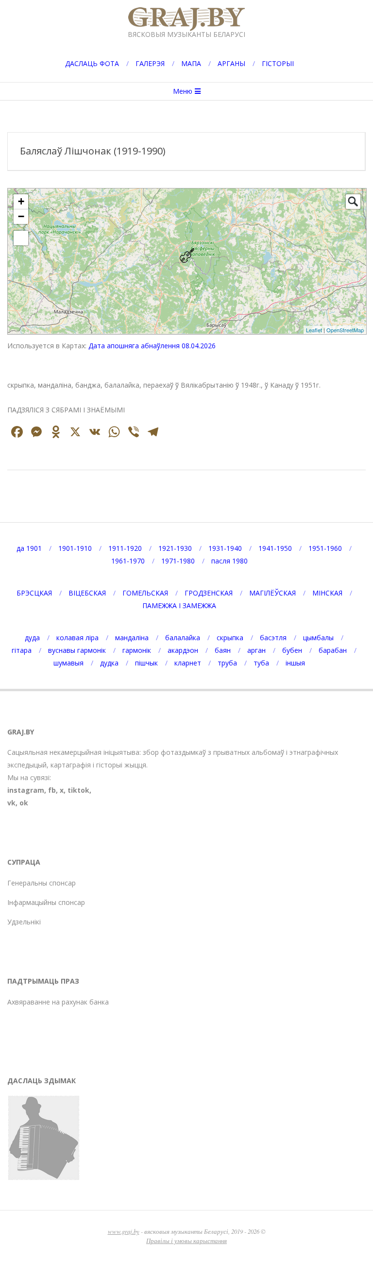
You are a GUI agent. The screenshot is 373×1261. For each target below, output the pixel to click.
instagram (25, 790)
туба (261, 662)
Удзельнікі (24, 921)
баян (223, 650)
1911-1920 (125, 548)
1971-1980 (178, 560)
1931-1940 (225, 548)
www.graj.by (123, 1231)
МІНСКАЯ (327, 592)
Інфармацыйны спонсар (46, 902)
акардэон (183, 650)
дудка (109, 662)
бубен (292, 650)
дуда (32, 637)
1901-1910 (75, 548)
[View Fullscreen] (21, 238)
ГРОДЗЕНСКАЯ (209, 592)
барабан (333, 650)
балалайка (182, 637)
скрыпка (230, 637)
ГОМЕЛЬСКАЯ (145, 592)
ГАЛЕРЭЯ (150, 63)
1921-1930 (175, 548)
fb (52, 790)
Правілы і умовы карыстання (186, 1240)
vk (11, 802)
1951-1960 (325, 548)
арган (256, 650)
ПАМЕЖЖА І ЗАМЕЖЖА (179, 605)
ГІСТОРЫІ (278, 63)
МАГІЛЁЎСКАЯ (272, 592)
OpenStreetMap (345, 330)
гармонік (136, 650)
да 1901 (29, 548)
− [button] (21, 216)
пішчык (146, 662)
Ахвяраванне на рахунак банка (58, 1001)
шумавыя (68, 662)
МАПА (191, 63)
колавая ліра (77, 637)
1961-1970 (128, 560)
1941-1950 (275, 548)
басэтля (273, 637)
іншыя (295, 662)
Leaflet (314, 330)
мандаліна (132, 637)
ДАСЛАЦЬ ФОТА (92, 63)
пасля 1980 (229, 560)
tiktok (78, 790)
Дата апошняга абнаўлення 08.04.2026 (152, 345)
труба (227, 662)
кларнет (187, 662)
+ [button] (21, 201)
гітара (22, 650)
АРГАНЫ (231, 63)
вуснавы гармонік (77, 650)
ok (23, 802)
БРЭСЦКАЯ (34, 592)
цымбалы (318, 637)
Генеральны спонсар (41, 882)
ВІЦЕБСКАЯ (87, 592)
